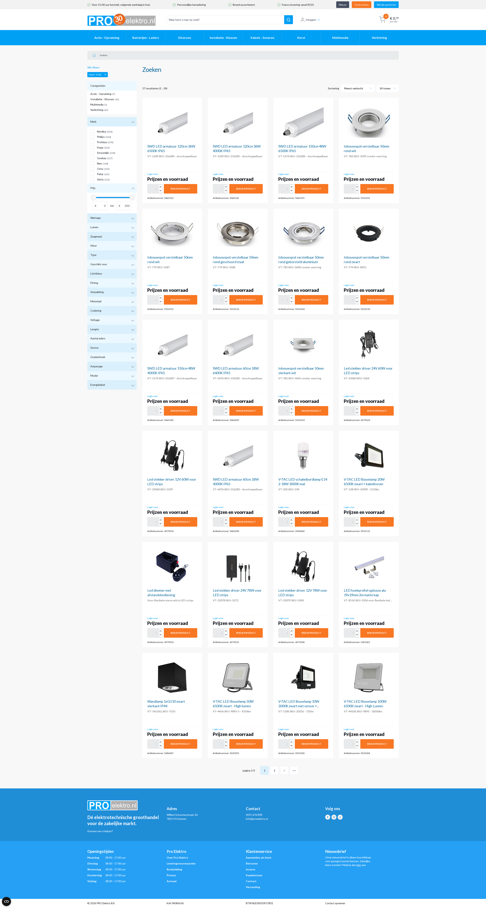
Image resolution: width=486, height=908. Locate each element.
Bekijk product (180, 188)
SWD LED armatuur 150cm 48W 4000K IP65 (171, 370)
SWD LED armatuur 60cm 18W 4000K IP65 (236, 481)
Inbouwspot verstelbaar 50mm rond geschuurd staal (235, 259)
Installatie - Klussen (223, 37)
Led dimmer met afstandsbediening (161, 592)
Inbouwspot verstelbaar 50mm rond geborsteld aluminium (301, 259)
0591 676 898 (254, 814)
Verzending (253, 887)
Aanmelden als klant (258, 857)
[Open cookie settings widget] (6, 901)
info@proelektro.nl (257, 818)
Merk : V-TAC (95, 74)
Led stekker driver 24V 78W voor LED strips (237, 592)
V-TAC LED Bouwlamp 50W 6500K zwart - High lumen (233, 703)
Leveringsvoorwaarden (181, 863)
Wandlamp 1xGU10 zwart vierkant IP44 (166, 703)
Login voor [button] (152, 174)
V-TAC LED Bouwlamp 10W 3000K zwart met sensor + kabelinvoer (298, 706)
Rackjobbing (174, 869)
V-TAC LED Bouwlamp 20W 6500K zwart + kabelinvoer (364, 481)
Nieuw (342, 4)
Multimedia (340, 37)
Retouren (252, 863)
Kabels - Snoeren (262, 37)
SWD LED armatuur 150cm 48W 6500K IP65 (302, 148)
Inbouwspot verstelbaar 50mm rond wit (366, 148)
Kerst (301, 37)
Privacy (171, 875)
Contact (251, 881)
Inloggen (311, 19)
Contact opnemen (335, 903)
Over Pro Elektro (177, 857)
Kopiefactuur (254, 875)
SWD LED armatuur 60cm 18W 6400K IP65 (236, 370)
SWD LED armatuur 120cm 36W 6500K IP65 (171, 148)
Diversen (184, 37)
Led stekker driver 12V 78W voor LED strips (302, 592)
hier (359, 865)
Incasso (250, 869)
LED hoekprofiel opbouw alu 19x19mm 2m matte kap (365, 592)
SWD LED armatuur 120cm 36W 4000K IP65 (237, 148)
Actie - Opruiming (106, 37)
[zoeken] (288, 19)
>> (294, 770)
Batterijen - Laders (145, 37)
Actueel (172, 881)
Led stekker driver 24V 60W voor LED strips (368, 370)
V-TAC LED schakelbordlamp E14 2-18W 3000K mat (302, 481)
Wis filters (93, 67)
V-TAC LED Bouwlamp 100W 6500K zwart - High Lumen (365, 703)
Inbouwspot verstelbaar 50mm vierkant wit (301, 370)
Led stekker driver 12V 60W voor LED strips (171, 481)
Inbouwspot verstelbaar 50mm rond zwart (366, 259)
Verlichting (379, 37)
